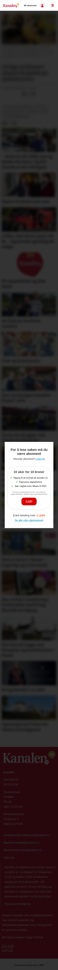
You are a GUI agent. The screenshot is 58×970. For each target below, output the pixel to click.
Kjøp (29, 501)
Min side (8, 946)
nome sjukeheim (13, 111)
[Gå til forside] (11, 5)
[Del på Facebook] (24, 94)
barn (45, 111)
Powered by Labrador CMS (29, 965)
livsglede (32, 111)
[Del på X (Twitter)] (29, 94)
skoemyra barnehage (16, 116)
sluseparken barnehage (17, 107)
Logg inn (42, 5)
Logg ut (7, 950)
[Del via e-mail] (33, 94)
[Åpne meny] (52, 5)
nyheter (41, 107)
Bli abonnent (30, 5)
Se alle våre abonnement (29, 520)
